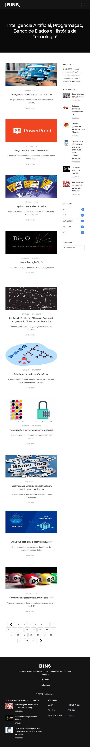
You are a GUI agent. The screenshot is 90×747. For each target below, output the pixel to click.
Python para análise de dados (31, 206)
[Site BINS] (12, 4)
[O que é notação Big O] (31, 242)
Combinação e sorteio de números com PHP (31, 597)
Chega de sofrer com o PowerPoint (31, 150)
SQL (36, 202)
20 (38, 635)
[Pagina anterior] (11, 624)
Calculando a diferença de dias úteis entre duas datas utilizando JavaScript (77, 149)
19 (31, 635)
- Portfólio (45, 680)
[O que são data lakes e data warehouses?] (31, 522)
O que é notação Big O (31, 262)
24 (27, 641)
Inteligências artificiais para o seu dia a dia (31, 94)
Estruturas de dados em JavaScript (31, 374)
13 (40, 630)
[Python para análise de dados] (31, 186)
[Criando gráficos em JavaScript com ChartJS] (66, 125)
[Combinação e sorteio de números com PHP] (31, 578)
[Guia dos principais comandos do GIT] (66, 107)
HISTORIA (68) (74, 705)
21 (44, 635)
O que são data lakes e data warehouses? (31, 542)
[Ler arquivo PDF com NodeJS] (66, 169)
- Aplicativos (45, 685)
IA (37, 90)
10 (21, 630)
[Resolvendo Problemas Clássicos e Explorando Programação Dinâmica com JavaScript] (31, 298)
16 (11, 635)
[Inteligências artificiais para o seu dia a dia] (31, 74)
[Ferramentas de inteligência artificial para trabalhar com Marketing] (31, 466)
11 (27, 630)
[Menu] (83, 5)
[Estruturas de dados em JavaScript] (31, 354)
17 (18, 635)
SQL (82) (71, 710)
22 (51, 635)
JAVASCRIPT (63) (55, 715)
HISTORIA (67, 227)
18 (25, 635)
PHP (36, 593)
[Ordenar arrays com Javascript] (66, 95)
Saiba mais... (30, 108)
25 (33, 641)
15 (53, 630)
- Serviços (45, 675)
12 (34, 630)
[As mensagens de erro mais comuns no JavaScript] (66, 184)
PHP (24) (51, 710)
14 (47, 630)
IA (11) (50, 705)
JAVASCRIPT (36, 258)
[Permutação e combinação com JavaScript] (31, 410)
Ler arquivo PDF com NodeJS (76, 170)
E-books (71, 715)
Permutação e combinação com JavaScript (31, 430)
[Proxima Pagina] (41, 640)
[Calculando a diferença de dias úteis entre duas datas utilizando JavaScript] (66, 143)
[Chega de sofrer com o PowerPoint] (31, 130)
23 (20, 641)
